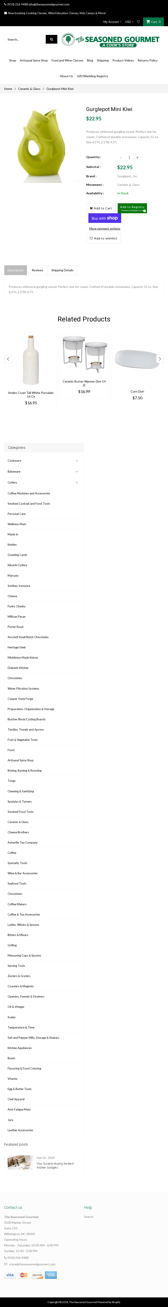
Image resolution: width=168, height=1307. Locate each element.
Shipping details (62, 270)
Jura (10, 1120)
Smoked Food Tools (20, 811)
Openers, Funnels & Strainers (26, 996)
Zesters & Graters (19, 976)
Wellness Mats (17, 524)
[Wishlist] (138, 21)
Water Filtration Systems (23, 688)
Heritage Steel (17, 647)
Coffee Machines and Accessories (29, 493)
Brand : (91, 176)
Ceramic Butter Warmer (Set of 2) (84, 383)
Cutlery (12, 482)
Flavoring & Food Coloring (24, 1068)
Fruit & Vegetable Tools (23, 739)
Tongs (12, 780)
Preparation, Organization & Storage (31, 709)
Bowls (11, 1058)
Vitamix (13, 1078)
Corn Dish (137, 391)
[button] (132, 208)
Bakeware (14, 471)
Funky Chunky (17, 606)
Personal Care (17, 514)
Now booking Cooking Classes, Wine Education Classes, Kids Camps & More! (57, 13)
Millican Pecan (17, 616)
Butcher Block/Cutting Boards (27, 719)
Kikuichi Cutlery (17, 565)
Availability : (95, 193)
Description (16, 270)
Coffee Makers (17, 904)
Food (11, 750)
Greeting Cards (17, 555)
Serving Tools (16, 965)
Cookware (14, 460)
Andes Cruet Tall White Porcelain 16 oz (31, 394)
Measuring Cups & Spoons (24, 955)
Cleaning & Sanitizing (21, 791)
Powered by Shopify (109, 1302)
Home (8, 89)
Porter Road (15, 627)
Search (88, 1216)
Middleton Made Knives (23, 657)
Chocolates (15, 678)
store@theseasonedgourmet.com (32, 1264)
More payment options (104, 228)
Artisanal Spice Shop (21, 760)
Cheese (12, 596)
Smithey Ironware (19, 586)
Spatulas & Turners (20, 801)
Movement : (94, 184)
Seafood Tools (17, 883)
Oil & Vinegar (16, 1006)
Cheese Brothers (18, 832)
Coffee (12, 852)
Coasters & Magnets (21, 986)
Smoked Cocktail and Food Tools (29, 503)
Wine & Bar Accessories (23, 873)
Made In (13, 534)
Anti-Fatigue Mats (19, 1109)
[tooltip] (144, 210)
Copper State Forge (20, 698)
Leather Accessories (20, 1130)
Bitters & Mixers (18, 935)
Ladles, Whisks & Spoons (23, 924)
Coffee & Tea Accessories (24, 914)
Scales (12, 1017)
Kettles (12, 544)
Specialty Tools (17, 863)
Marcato (13, 575)
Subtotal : (93, 167)
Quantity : (93, 157)
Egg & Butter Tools (20, 1089)
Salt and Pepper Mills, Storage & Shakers (33, 1037)
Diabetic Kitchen (18, 668)
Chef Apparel (16, 1099)
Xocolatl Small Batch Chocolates (28, 637)
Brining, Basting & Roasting (25, 770)
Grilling (12, 945)
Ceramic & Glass (29, 89)
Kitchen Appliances (20, 1048)
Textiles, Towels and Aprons (26, 729)
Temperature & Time (21, 1027)
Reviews (37, 270)
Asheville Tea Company (23, 842)
